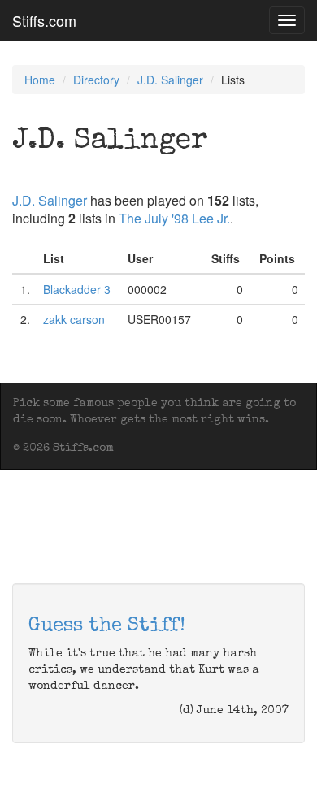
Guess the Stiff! (106, 626)
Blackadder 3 (77, 289)
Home (39, 79)
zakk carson (74, 319)
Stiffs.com (44, 20)
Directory (96, 79)
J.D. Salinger (170, 79)
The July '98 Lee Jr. (174, 218)
